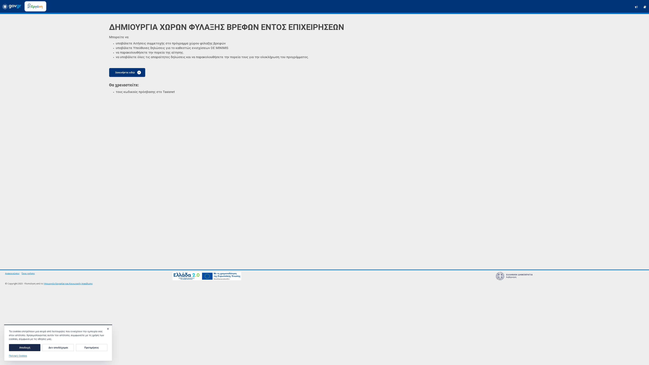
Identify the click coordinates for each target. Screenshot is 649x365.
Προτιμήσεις (91, 347)
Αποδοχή (24, 347)
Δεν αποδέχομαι (58, 347)
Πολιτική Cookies (18, 355)
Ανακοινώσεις (12, 273)
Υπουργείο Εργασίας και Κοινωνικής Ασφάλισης (68, 283)
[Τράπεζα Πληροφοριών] (645, 6)
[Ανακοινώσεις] (636, 6)
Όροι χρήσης (28, 273)
